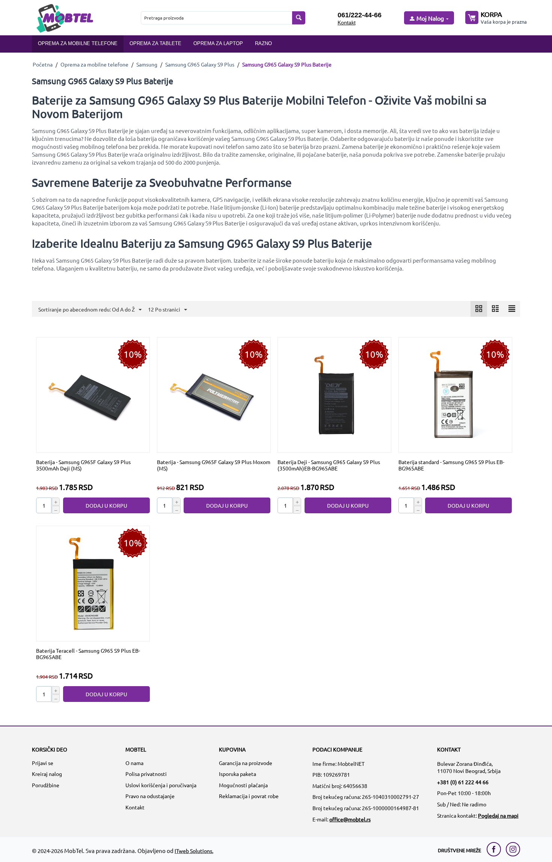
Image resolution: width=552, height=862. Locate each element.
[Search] (298, 17)
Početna (43, 64)
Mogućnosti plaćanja (243, 785)
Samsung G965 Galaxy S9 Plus (199, 64)
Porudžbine (45, 785)
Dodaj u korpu (106, 505)
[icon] (479, 309)
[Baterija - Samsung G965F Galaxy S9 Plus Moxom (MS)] (213, 394)
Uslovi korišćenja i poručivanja (160, 785)
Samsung (146, 64)
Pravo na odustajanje (150, 795)
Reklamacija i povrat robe (249, 795)
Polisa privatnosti (146, 773)
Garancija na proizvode (245, 762)
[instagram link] (513, 849)
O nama (134, 762)
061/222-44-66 (360, 15)
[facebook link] (496, 849)
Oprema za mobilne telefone (78, 43)
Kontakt (347, 23)
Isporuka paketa (237, 773)
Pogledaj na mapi (498, 815)
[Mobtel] (64, 17)
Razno (263, 43)
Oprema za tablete (155, 43)
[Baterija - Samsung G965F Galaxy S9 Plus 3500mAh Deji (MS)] (93, 394)
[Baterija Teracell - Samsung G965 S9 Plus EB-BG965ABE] (93, 582)
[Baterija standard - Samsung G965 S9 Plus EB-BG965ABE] (455, 394)
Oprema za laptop (218, 43)
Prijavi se (42, 762)
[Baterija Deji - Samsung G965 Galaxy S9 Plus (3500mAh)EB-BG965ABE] (334, 394)
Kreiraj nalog (47, 773)
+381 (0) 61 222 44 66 (463, 782)
